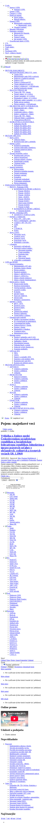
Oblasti (3, 660)
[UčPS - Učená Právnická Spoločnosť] (2, 67)
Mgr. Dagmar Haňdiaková (27, 458)
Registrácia (18, 667)
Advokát (4, 460)
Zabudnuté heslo (28, 667)
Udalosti (30, 660)
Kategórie (23, 660)
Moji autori (5, 691)
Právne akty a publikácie (20, 460)
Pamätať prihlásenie (12, 665)
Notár (9, 460)
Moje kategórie (6, 669)
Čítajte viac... (5, 476)
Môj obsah (4, 699)
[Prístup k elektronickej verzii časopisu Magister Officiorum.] (6, 67)
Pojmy (7, 418)
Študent (39, 460)
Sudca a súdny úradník (9, 462)
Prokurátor (32, 460)
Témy (8, 660)
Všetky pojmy (7, 429)
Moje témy (4, 684)
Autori (18, 660)
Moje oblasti (5, 676)
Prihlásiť (4, 667)
